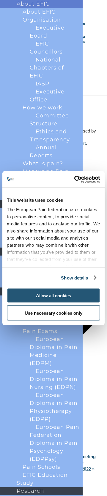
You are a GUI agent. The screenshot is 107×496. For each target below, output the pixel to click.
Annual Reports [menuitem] (43, 151)
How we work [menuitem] (42, 107)
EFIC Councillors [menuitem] (46, 48)
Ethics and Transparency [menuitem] (50, 135)
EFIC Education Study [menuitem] (42, 479)
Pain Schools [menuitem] (41, 467)
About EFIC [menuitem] (33, 4)
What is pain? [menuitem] (43, 163)
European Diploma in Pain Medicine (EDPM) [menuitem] (54, 351)
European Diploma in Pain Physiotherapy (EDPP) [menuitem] (54, 407)
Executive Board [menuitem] (47, 32)
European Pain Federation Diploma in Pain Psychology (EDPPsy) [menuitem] (54, 443)
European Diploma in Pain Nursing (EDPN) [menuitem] (54, 379)
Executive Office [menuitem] (47, 95)
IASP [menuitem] (42, 83)
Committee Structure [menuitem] (49, 119)
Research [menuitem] (30, 491)
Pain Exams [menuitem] (40, 331)
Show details (74, 277)
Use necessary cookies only (53, 312)
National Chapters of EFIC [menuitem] (47, 67)
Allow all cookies (53, 295)
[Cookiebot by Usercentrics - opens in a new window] (75, 179)
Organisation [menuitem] (42, 20)
